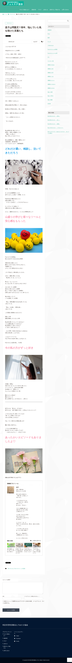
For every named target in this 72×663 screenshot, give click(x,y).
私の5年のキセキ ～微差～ (54, 123)
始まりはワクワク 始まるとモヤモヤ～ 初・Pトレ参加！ (58, 132)
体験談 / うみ (50, 76)
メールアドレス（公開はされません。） (31, 596)
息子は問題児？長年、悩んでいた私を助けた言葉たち (11, 550)
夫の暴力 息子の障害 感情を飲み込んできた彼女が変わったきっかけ (19, 551)
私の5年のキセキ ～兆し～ (54, 120)
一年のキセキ (12, 546)
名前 (3, 596)
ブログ (39, 9)
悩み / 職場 (50, 99)
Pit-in (49, 33)
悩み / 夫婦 (50, 92)
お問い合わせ (65, 9)
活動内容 (34, 9)
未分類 (49, 103)
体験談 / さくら (51, 80)
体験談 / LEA (50, 68)
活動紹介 (50, 30)
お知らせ (45, 9)
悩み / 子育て (50, 95)
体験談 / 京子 (29, 546)
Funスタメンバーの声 (52, 53)
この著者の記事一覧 (36, 540)
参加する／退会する (55, 9)
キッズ (49, 41)
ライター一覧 (51, 61)
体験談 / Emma (51, 64)
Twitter (17, 635)
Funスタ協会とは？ (25, 9)
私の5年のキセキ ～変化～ (54, 116)
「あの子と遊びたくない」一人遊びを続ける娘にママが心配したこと (36, 551)
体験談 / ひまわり (51, 84)
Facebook (18, 638)
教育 (49, 37)
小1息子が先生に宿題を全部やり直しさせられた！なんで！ (28, 550)
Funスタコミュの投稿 (19, 568)
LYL (48, 57)
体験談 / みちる (51, 88)
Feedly (17, 641)
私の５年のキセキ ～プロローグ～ (55, 127)
